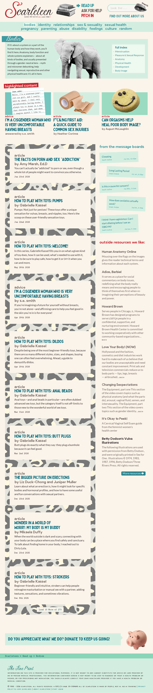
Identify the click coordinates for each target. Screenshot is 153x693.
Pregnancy (29, 28)
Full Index (121, 47)
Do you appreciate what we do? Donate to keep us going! (59, 639)
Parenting (49, 28)
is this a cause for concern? (115, 186)
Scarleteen (12, 656)
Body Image (121, 70)
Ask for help (91, 10)
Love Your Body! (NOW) (119, 347)
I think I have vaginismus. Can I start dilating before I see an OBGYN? (117, 222)
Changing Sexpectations (120, 384)
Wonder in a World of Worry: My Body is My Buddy (37, 525)
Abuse (64, 28)
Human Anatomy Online (119, 251)
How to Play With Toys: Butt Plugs (42, 436)
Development (122, 66)
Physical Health (123, 62)
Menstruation (122, 51)
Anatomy (120, 59)
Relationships (64, 24)
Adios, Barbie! (112, 272)
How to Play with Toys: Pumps (38, 200)
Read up (87, 5)
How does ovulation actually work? (123, 202)
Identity (44, 24)
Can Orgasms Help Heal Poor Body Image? (121, 122)
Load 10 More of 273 (50, 609)
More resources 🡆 (133, 473)
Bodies (29, 24)
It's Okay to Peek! (114, 418)
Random (125, 28)
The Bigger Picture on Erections (42, 477)
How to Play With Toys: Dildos (39, 341)
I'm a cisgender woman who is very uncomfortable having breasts (28, 124)
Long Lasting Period (119, 170)
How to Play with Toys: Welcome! (41, 246)
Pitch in (87, 15)
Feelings (96, 28)
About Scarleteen (41, 689)
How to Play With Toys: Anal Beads (43, 390)
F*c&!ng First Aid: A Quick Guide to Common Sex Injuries (71, 124)
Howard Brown (112, 306)
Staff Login (57, 689)
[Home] (29, 9)
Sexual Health (115, 24)
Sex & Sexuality (89, 24)
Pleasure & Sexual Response (129, 55)
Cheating (106, 156)
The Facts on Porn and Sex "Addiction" (47, 159)
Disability (79, 28)
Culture (111, 28)
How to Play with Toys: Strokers (41, 576)
